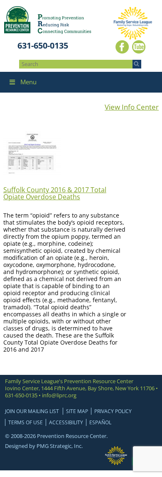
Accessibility (66, 422)
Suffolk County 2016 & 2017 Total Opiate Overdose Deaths (54, 193)
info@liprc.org (59, 395)
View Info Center (132, 107)
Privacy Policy (113, 411)
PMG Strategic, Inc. (60, 446)
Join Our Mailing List (32, 411)
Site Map (77, 411)
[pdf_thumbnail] (32, 173)
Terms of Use (25, 422)
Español (100, 422)
